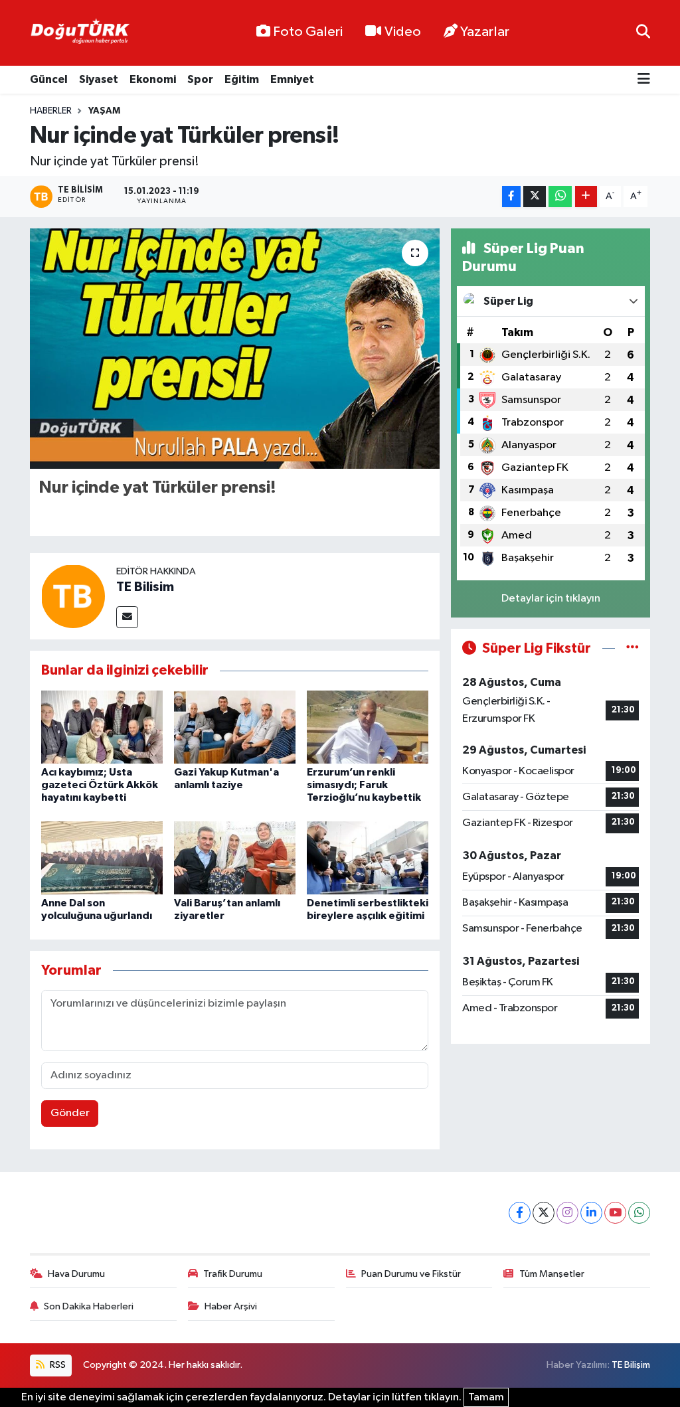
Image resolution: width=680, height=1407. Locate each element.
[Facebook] (520, 1213)
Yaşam (104, 111)
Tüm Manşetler (551, 1274)
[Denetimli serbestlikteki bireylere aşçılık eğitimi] (367, 857)
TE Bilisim (145, 587)
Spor (200, 79)
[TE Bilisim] (73, 596)
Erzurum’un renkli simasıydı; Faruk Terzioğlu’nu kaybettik (364, 785)
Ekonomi (152, 79)
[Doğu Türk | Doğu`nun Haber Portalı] (79, 33)
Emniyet (292, 79)
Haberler (51, 111)
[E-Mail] (127, 617)
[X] (543, 1213)
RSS (57, 1365)
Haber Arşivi (231, 1306)
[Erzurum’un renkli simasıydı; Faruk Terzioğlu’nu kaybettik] (367, 726)
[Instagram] (567, 1213)
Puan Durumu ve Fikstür (411, 1274)
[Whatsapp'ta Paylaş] (560, 197)
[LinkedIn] (591, 1213)
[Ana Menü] (644, 80)
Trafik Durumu (232, 1274)
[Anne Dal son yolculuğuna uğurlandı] (102, 857)
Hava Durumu (76, 1274)
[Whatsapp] (639, 1213)
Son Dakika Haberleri (88, 1306)
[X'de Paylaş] (534, 197)
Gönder (70, 1113)
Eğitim (241, 79)
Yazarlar (484, 32)
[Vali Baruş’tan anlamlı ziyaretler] (235, 857)
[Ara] (643, 33)
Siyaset (98, 79)
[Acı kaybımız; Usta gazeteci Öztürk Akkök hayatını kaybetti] (102, 726)
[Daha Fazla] (586, 197)
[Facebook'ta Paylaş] (511, 197)
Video (402, 32)
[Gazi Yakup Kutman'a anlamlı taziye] (235, 726)
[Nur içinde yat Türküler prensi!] (235, 348)
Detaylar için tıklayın (550, 598)
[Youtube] (615, 1213)
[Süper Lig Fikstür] (632, 648)
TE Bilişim (631, 1365)
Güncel (49, 79)
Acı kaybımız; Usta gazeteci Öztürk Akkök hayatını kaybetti (99, 785)
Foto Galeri (308, 32)
